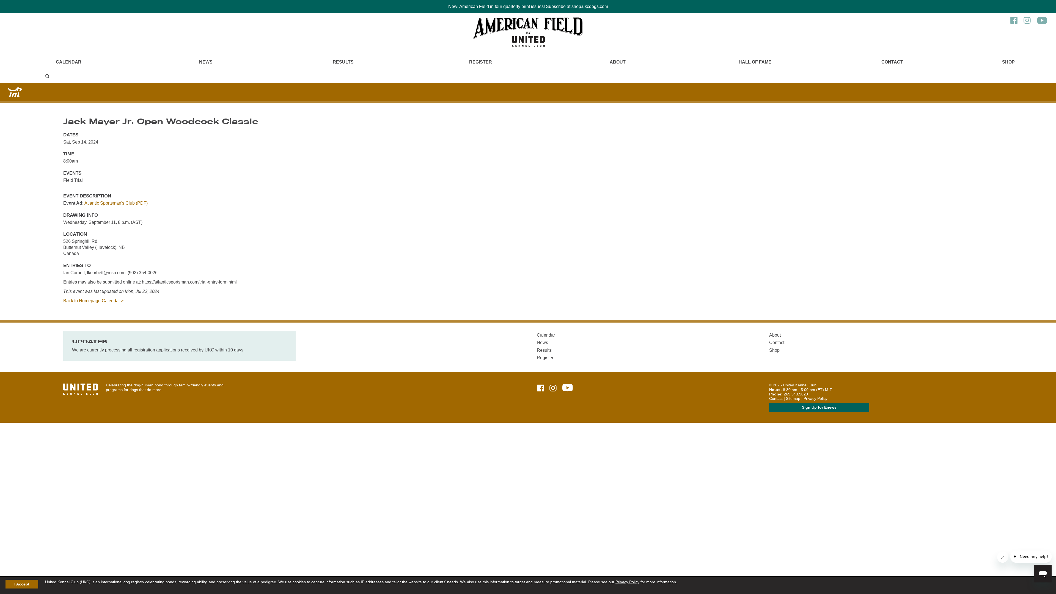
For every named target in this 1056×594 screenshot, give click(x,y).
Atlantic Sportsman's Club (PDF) (116, 203)
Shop (1008, 62)
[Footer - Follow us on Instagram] (553, 388)
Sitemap (793, 398)
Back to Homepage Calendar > (93, 300)
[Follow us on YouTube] (1042, 23)
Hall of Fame (755, 62)
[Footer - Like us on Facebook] (540, 388)
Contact (892, 62)
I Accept (21, 584)
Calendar (68, 62)
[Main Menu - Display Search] (48, 76)
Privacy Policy (627, 582)
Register (480, 62)
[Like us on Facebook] (1014, 23)
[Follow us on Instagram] (1027, 23)
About (618, 62)
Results (343, 62)
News (206, 62)
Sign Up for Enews (819, 407)
